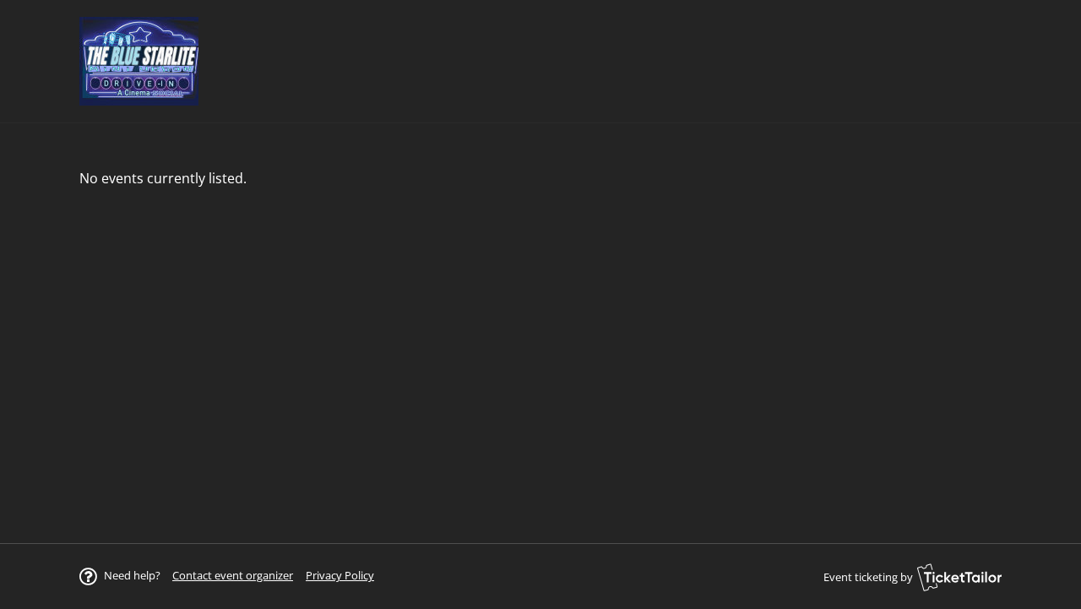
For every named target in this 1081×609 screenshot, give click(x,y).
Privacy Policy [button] (340, 575)
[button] (232, 575)
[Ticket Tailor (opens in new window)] (959, 577)
